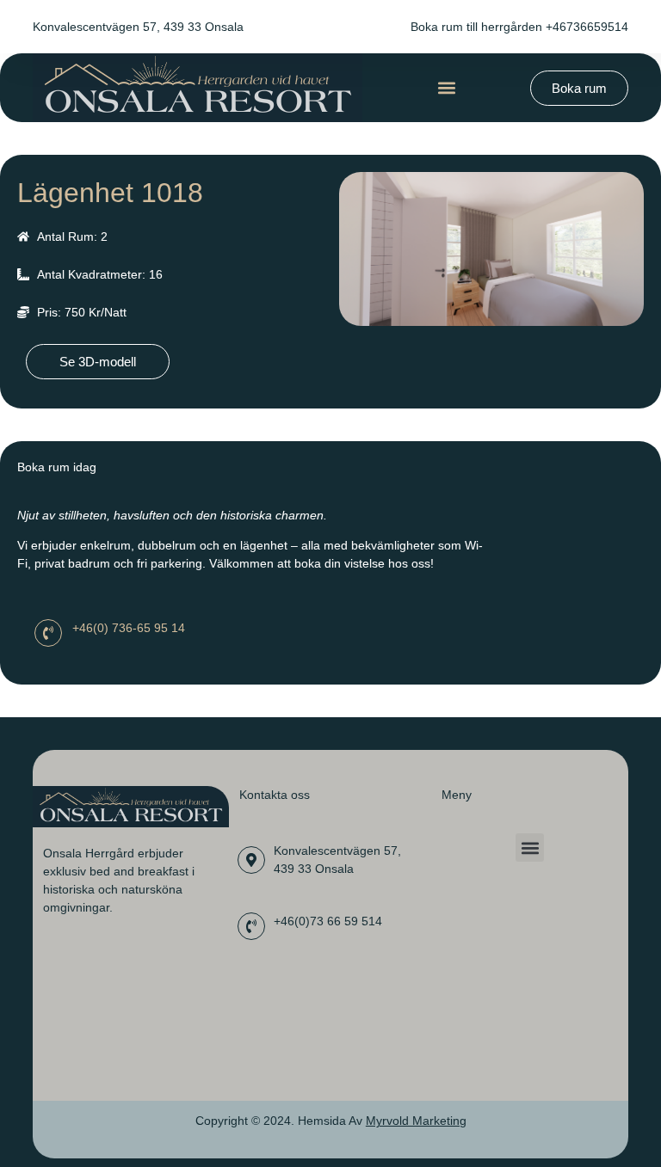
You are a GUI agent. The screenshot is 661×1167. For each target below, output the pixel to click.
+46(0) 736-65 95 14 (128, 628)
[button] (446, 88)
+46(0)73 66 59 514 (328, 921)
